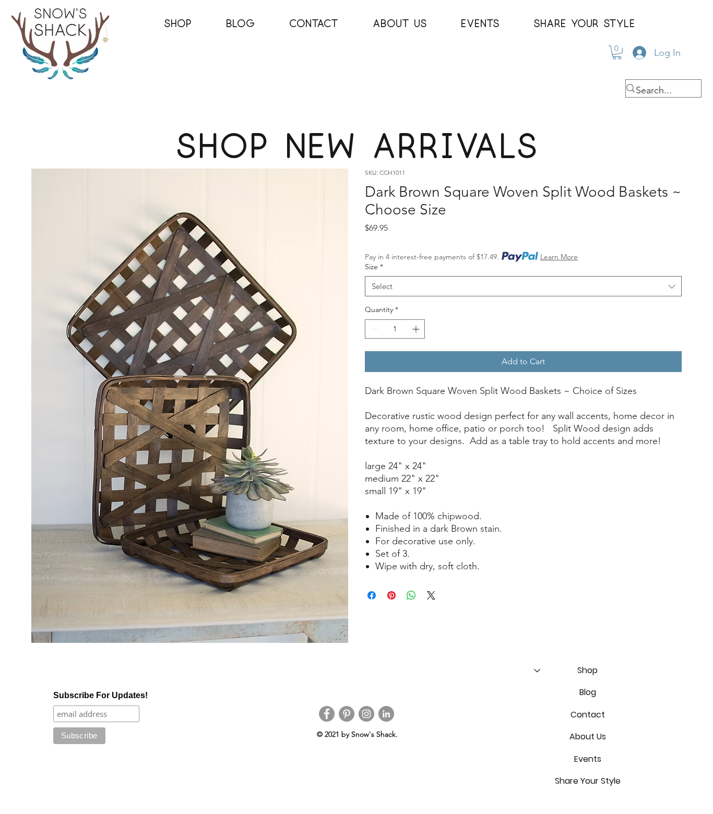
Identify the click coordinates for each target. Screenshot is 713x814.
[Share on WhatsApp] (411, 595)
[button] (178, 24)
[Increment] (416, 329)
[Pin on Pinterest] (391, 595)
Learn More (559, 256)
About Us (587, 737)
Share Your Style (588, 781)
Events (587, 759)
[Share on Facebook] (371, 595)
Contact (588, 715)
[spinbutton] (394, 329)
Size (374, 266)
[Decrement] (372, 329)
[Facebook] (327, 714)
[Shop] (537, 670)
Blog (587, 692)
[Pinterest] (346, 714)
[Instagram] (366, 714)
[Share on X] (431, 595)
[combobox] (523, 286)
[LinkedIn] (386, 714)
